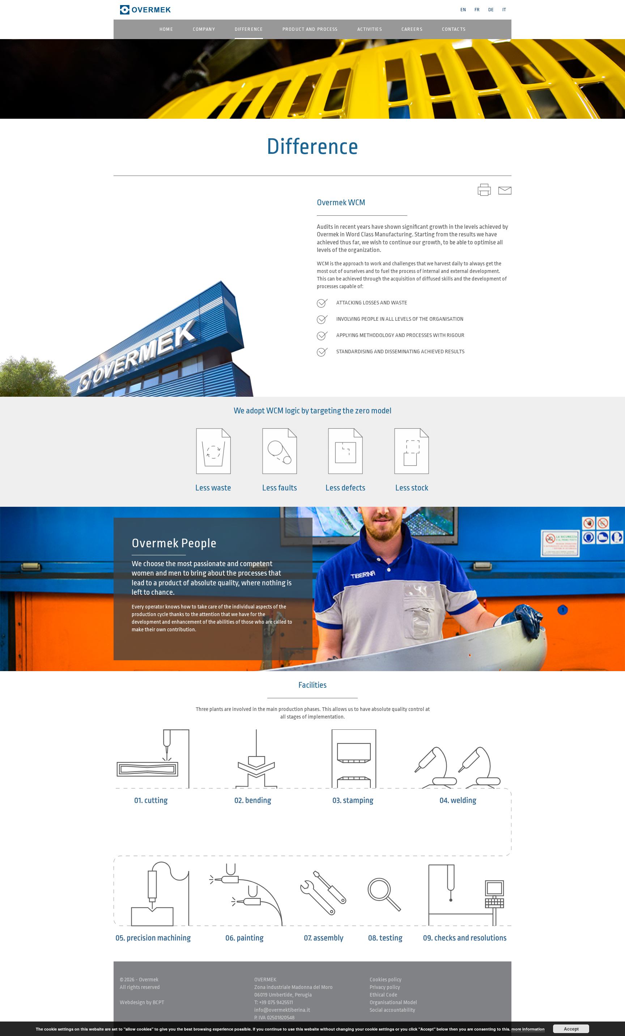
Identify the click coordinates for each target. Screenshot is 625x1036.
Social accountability (392, 1010)
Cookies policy (385, 980)
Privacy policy (385, 987)
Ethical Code (383, 995)
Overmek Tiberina (147, 10)
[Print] (484, 189)
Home (166, 29)
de (491, 9)
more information (528, 1029)
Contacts (453, 29)
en (463, 9)
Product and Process (309, 29)
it (504, 9)
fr (477, 9)
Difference (249, 29)
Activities (369, 29)
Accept (571, 1029)
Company (204, 29)
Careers (411, 29)
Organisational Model (393, 1002)
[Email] (504, 189)
